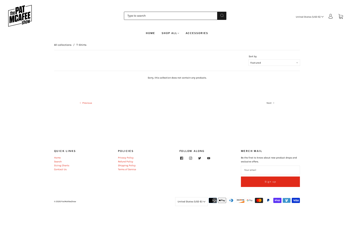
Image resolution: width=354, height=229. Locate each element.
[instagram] (190, 158)
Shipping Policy (127, 165)
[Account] (331, 16)
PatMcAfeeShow (68, 201)
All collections (62, 44)
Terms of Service (127, 169)
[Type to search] (170, 16)
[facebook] (181, 158)
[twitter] (199, 158)
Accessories (197, 33)
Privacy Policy (126, 157)
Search (58, 161)
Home (150, 33)
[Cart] (341, 17)
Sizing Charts (61, 165)
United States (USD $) (308, 16)
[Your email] (270, 170)
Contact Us (60, 169)
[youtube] (208, 158)
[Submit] (221, 15)
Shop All (169, 33)
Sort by (253, 56)
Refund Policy (125, 161)
